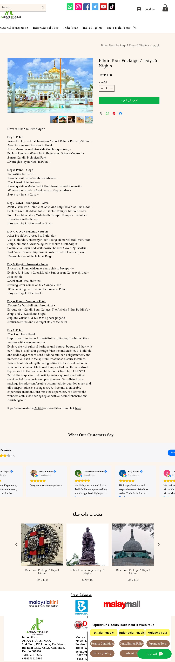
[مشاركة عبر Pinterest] (114, 113)
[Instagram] (78, 6)
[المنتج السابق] (159, 544)
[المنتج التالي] (16, 544)
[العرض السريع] (133, 545)
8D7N (38, 408)
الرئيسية (154, 45)
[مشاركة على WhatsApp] (107, 113)
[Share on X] (101, 113)
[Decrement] (112, 88)
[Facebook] (86, 6)
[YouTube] (103, 6)
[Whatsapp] (70, 6)
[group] (87, 554)
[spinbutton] (107, 88)
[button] (165, 7)
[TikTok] (112, 6)
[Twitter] (95, 6)
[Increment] (101, 88)
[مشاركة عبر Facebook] (120, 113)
